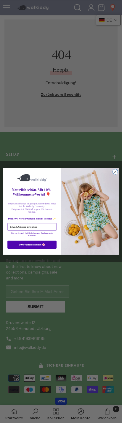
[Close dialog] (115, 172)
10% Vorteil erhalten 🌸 (32, 244)
